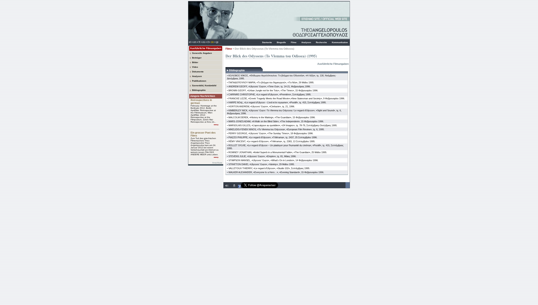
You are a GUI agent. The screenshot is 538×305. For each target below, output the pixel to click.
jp (217, 42)
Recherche (321, 42)
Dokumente (198, 71)
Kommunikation (340, 42)
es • (204, 42)
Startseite (267, 42)
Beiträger (197, 58)
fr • (200, 42)
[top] (234, 187)
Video (195, 67)
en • (195, 42)
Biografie (281, 42)
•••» (216, 124)
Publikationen (199, 81)
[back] (227, 187)
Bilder (195, 62)
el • (191, 42)
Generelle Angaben (202, 53)
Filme (294, 42)
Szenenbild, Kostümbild (204, 85)
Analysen (306, 42)
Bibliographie (199, 90)
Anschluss (217, 163)
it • (208, 42)
